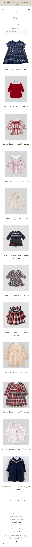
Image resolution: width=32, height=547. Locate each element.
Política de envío (16, 522)
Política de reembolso (16, 519)
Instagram (17, 531)
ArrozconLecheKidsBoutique (18, 536)
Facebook (17, 529)
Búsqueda (16, 514)
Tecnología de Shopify (16, 538)
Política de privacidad (16, 517)
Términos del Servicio (16, 525)
